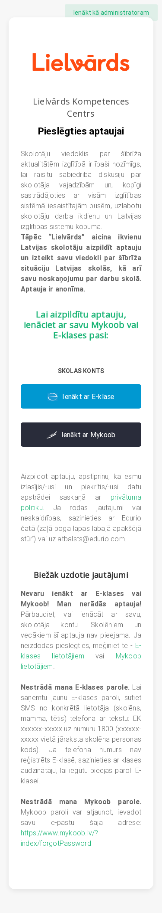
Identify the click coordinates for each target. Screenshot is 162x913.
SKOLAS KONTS (81, 371)
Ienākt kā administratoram (111, 12)
